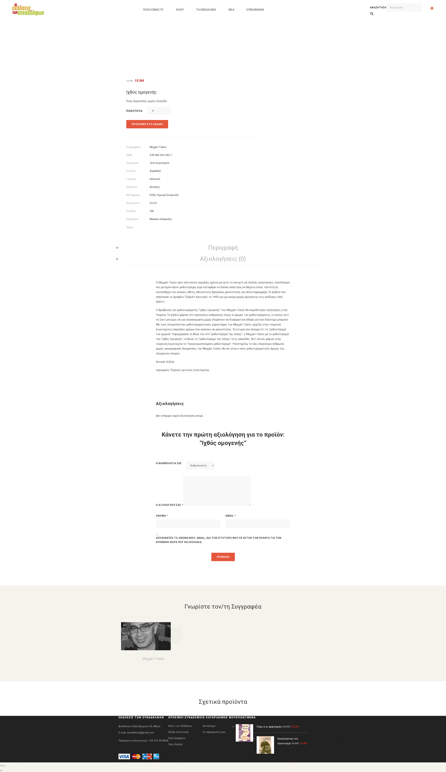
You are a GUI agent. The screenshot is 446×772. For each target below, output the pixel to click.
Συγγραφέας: (133, 147)
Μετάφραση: (133, 195)
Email (231, 515)
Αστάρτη (155, 187)
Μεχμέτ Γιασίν (158, 147)
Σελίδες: (131, 211)
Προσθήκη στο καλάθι (147, 124)
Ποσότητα (134, 111)
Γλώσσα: (131, 179)
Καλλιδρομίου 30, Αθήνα (146, 726)
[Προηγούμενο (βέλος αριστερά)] (0, 770)
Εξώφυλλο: (132, 219)
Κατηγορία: (132, 162)
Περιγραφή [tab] (223, 247)
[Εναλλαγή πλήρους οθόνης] (1, 765)
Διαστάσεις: (133, 203)
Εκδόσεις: (132, 187)
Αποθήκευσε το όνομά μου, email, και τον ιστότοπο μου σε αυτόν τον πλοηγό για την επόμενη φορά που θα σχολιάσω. (218, 540)
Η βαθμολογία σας (169, 463)
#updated (155, 171)
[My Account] (426, 9)
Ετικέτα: (131, 171)
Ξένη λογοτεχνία (159, 162)
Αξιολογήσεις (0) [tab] (223, 258)
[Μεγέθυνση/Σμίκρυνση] (0, 765)
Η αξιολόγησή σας (169, 505)
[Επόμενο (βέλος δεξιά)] (1, 770)
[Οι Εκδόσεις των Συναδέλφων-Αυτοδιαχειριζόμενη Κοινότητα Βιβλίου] (28, 9)
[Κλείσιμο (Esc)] (4, 765)
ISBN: (129, 155)
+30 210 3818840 (158, 740)
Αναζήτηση (378, 7)
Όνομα (162, 515)
